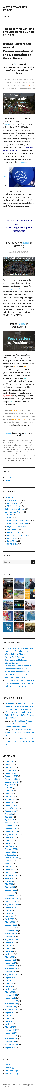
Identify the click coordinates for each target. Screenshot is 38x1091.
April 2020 (9, 919)
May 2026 (9, 764)
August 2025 (10, 785)
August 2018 (10, 977)
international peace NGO (11, 449)
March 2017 (10, 1027)
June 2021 (9, 881)
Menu (6, 16)
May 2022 (9, 864)
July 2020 (9, 910)
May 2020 (9, 916)
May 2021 (9, 884)
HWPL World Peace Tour (17, 524)
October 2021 (10, 872)
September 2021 (11, 875)
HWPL (33, 447)
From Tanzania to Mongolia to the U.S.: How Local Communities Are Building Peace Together (19, 683)
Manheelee (7, 454)
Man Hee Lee (12, 529)
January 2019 (10, 963)
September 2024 (12, 808)
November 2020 (11, 899)
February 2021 (11, 890)
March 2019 (10, 957)
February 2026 (11, 770)
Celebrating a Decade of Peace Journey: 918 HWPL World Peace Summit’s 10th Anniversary (20, 706)
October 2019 (10, 937)
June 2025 (9, 791)
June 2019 (9, 948)
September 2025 (11, 782)
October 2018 (10, 972)
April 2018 (9, 989)
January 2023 (10, 852)
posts (7, 480)
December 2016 (11, 1036)
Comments (11, 1071)
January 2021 (10, 893)
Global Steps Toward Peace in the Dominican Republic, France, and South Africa (19, 724)
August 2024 (10, 811)
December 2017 (11, 1001)
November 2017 (11, 1004)
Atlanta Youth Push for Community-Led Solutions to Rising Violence (17, 660)
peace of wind (26, 454)
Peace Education (14, 532)
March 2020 (10, 922)
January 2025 (10, 802)
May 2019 (9, 951)
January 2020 (10, 928)
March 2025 (10, 796)
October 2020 (10, 902)
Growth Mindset (14, 500)
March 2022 (10, 867)
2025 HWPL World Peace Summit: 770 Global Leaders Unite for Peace (19, 733)
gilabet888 (9, 703)
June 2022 (9, 861)
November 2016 (11, 1039)
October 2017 (10, 1007)
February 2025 (11, 799)
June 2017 (9, 1018)
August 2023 (10, 837)
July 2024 (9, 814)
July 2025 (9, 788)
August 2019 (10, 942)
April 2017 (9, 1024)
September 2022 (12, 858)
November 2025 (11, 779)
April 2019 (9, 954)
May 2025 (9, 794)
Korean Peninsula (22, 451)
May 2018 (9, 986)
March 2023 (10, 846)
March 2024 (10, 823)
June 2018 (9, 983)
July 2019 (8, 945)
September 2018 (11, 975)
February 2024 (11, 826)
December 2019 (11, 931)
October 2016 (10, 1042)
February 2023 (11, 849)
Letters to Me (12, 503)
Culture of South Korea (14, 509)
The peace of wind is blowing (18, 458)
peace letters (16, 454)
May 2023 (9, 843)
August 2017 (10, 1012)
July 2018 (8, 980)
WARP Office (12, 544)
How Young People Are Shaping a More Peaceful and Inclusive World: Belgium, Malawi (19, 651)
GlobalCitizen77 (11, 712)
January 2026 (10, 773)
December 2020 (11, 896)
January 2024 (10, 829)
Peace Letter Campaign (24, 440)
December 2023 (11, 831)
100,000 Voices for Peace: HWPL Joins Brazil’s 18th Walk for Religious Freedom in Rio (18, 675)
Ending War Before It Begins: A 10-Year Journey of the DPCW (19, 715)
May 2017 (9, 1021)
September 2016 (11, 1045)
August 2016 (10, 1047)
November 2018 (11, 969)
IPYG (14, 451)
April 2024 (9, 820)
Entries (10, 1068)
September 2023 (11, 834)
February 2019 (11, 960)
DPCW (27, 447)
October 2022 (10, 855)
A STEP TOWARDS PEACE (12, 1085)
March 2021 (10, 887)
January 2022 (10, 869)
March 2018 (10, 992)
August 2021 (10, 878)
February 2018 (11, 995)
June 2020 (9, 913)
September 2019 (11, 939)
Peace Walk (7, 443)
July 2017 (8, 1015)
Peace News (12, 538)
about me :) (9, 477)
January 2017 (10, 1033)
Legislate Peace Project (17, 526)
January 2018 (10, 998)
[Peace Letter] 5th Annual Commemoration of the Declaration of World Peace (18, 51)
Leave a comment (17, 460)
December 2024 (11, 805)
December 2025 (11, 776)
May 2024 (9, 817)
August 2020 (10, 907)
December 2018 (11, 966)
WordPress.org (11, 1073)
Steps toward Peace (19, 443)
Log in (7, 1065)
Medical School (13, 506)
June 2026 (9, 761)
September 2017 (11, 1010)
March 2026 (10, 767)
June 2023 (9, 840)
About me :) (9, 497)
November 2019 (11, 934)
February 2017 (11, 1030)
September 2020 (12, 904)
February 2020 (11, 925)
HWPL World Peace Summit (18, 521)
